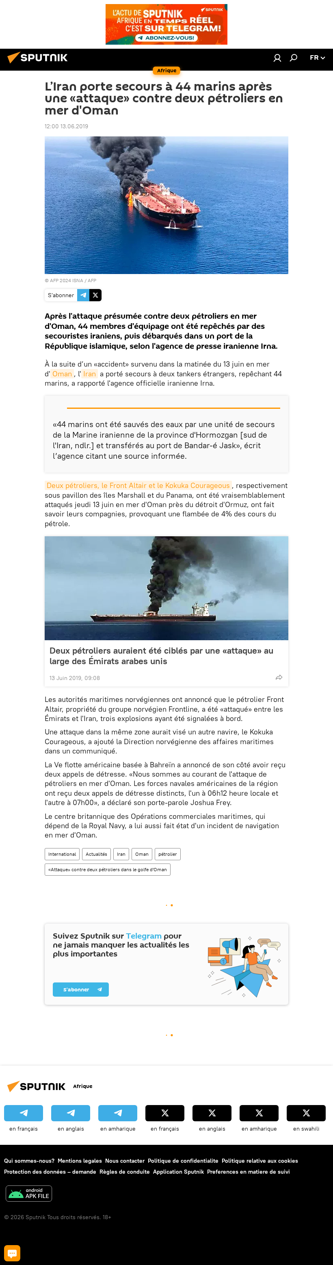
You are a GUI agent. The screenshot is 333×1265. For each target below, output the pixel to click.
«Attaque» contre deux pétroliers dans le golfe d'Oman (107, 869)
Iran (89, 373)
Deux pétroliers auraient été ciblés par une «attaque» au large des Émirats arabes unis (161, 655)
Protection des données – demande (50, 1171)
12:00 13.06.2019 (66, 126)
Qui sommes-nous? (29, 1160)
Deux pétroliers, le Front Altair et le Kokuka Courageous (138, 485)
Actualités (96, 854)
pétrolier (167, 854)
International (62, 854)
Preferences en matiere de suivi (248, 1171)
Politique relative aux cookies (260, 1160)
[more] (279, 677)
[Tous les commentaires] (12, 1253)
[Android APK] (28, 1194)
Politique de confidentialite (183, 1160)
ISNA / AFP (84, 280)
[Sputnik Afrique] (40, 64)
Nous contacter (125, 1160)
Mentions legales (80, 1160)
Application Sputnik (178, 1171)
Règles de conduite (124, 1171)
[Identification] (277, 58)
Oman (62, 373)
